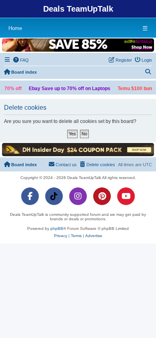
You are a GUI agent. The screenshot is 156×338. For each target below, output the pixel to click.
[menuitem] (21, 60)
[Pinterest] (102, 196)
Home (15, 28)
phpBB (56, 228)
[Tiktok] (54, 196)
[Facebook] (30, 196)
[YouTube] (126, 196)
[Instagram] (78, 196)
